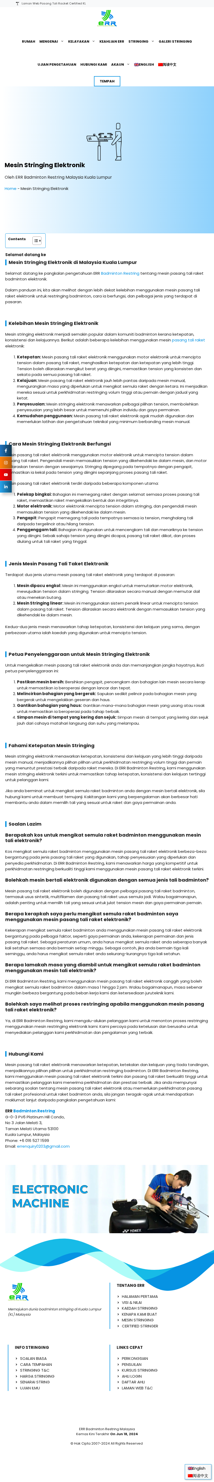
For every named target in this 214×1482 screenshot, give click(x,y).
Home (10, 188)
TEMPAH (107, 81)
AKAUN (117, 64)
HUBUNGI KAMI (93, 64)
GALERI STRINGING (175, 41)
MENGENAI (48, 41)
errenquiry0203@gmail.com (43, 1146)
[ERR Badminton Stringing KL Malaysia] (107, 18)
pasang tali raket (188, 340)
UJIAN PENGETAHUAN (57, 64)
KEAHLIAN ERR (111, 41)
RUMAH (28, 41)
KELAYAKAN (78, 41)
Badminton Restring (120, 273)
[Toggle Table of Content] (34, 240)
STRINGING (138, 41)
